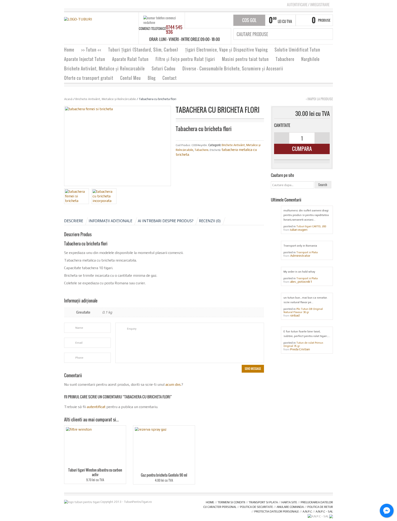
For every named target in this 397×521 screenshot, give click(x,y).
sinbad (295, 315)
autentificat (96, 407)
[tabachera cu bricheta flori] (76, 196)
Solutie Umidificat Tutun (297, 50)
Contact (169, 78)
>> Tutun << (91, 50)
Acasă (68, 99)
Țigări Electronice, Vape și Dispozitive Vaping (226, 50)
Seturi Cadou (164, 69)
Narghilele (310, 59)
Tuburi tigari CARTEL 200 (311, 226)
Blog (152, 78)
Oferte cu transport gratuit (88, 78)
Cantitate (282, 125)
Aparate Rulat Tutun (130, 59)
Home (69, 50)
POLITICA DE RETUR (320, 507)
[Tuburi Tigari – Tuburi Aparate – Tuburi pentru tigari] (78, 19)
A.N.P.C (307, 511)
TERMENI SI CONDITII (231, 502)
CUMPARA (302, 148)
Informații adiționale (110, 220)
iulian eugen (298, 229)
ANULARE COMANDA (290, 507)
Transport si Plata (307, 252)
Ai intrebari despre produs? (165, 220)
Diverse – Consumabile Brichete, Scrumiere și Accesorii (232, 69)
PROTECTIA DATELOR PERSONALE (276, 511)
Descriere (73, 220)
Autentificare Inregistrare (308, 4)
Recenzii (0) (210, 220)
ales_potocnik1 (301, 281)
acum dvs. (173, 384)
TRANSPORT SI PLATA (263, 502)
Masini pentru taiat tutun (245, 59)
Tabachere (285, 59)
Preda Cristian (300, 349)
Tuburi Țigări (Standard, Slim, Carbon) (143, 50)
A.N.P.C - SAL (324, 511)
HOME (210, 502)
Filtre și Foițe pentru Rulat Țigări (185, 59)
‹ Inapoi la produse (319, 99)
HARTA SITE (289, 502)
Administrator (300, 255)
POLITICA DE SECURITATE (256, 507)
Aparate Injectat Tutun (84, 59)
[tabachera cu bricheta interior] (104, 196)
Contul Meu (130, 78)
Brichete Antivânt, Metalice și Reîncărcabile (104, 69)
